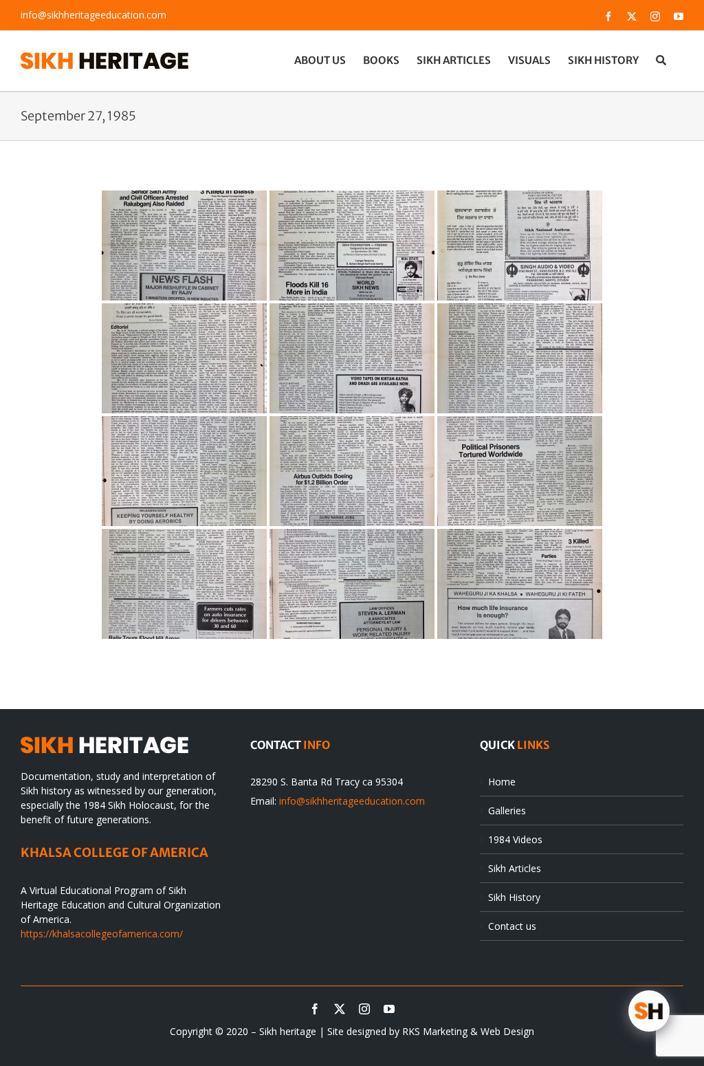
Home (502, 781)
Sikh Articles (514, 868)
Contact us (512, 926)
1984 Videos (515, 839)
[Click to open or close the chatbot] (649, 1011)
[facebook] (314, 1008)
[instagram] (364, 1008)
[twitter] (339, 1008)
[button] (661, 60)
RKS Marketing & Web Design (468, 1031)
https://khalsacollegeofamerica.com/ (102, 933)
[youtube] (389, 1008)
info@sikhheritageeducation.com (93, 14)
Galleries (507, 810)
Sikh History (514, 897)
